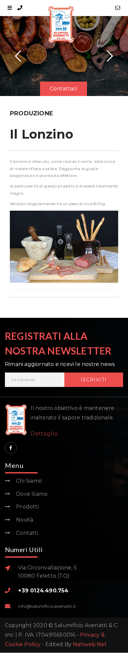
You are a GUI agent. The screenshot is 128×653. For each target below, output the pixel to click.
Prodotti (27, 507)
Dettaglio (44, 434)
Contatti (27, 533)
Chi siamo (29, 481)
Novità (24, 520)
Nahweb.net (90, 644)
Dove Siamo (32, 494)
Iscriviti (94, 380)
